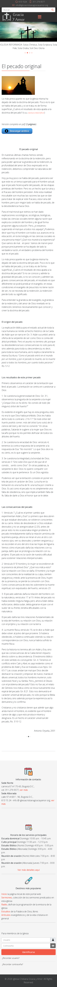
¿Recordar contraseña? (12, 964)
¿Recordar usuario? (10, 958)
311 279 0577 (39, 1)
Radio (4, 904)
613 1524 (23, 1)
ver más (24, 789)
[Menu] (39, 17)
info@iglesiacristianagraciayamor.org (32, 5)
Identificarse (28, 952)
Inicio (4, 894)
